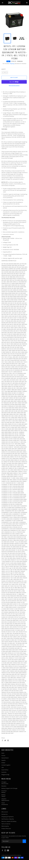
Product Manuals (6, 828)
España (3, 760)
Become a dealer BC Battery (8, 821)
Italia (2, 753)
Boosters (3, 786)
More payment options (14, 85)
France (3, 755)
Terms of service (5, 823)
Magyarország (5, 774)
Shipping (12, 63)
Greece (3, 762)
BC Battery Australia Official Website (13, 855)
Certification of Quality (7, 819)
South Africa (4, 769)
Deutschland (4, 758)
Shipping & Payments (7, 816)
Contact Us (4, 814)
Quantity (3, 69)
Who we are (4, 812)
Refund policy (5, 826)
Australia (3, 772)
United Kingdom (5, 765)
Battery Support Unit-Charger (9, 788)
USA (2, 767)
